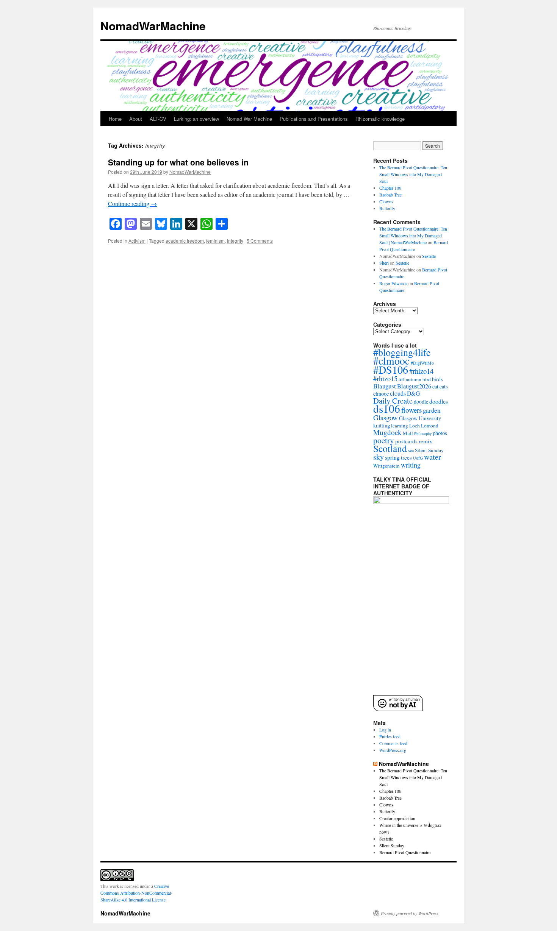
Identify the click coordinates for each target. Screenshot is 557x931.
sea (411, 450)
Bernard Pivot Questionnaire (404, 852)
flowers (411, 410)
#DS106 (390, 369)
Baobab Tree (390, 195)
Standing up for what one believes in (178, 162)
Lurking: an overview (196, 118)
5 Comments (260, 240)
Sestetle (429, 256)
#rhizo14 (421, 371)
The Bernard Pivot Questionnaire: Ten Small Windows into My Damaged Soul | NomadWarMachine (413, 235)
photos (440, 433)
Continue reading (132, 203)
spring (392, 457)
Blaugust (384, 386)
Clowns (386, 201)
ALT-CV (158, 118)
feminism (215, 240)
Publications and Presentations (314, 118)
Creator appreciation (397, 818)
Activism (137, 240)
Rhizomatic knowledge (380, 118)
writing (411, 464)
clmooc (381, 393)
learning (399, 425)
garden (431, 410)
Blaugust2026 (414, 386)
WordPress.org (392, 750)
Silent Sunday (429, 450)
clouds (398, 393)
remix (425, 441)
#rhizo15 (385, 378)
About (135, 118)
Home (115, 118)
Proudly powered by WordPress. (410, 913)
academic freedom (185, 240)
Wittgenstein (386, 465)
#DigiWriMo (422, 363)
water (432, 457)
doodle (421, 401)
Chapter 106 (390, 188)
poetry (383, 440)
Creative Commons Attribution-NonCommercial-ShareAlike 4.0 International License (136, 893)
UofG (418, 458)
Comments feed (393, 743)
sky (378, 457)
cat (435, 386)
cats (444, 386)
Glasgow (385, 417)
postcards (406, 441)
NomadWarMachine (153, 25)
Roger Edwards (393, 283)
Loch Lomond (423, 425)
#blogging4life (402, 352)
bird (426, 379)
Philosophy (423, 433)
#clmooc (391, 361)
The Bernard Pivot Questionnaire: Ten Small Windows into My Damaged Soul (413, 174)
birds (437, 379)
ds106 (386, 408)
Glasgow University (420, 418)
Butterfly (387, 208)
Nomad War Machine (249, 118)
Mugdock (387, 432)
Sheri (384, 263)
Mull (408, 433)
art (402, 379)
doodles (438, 401)
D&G (413, 393)
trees (406, 457)
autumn (413, 379)
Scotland (390, 448)
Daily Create (393, 400)
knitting (381, 425)
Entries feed (390, 736)
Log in (385, 730)
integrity (235, 240)
